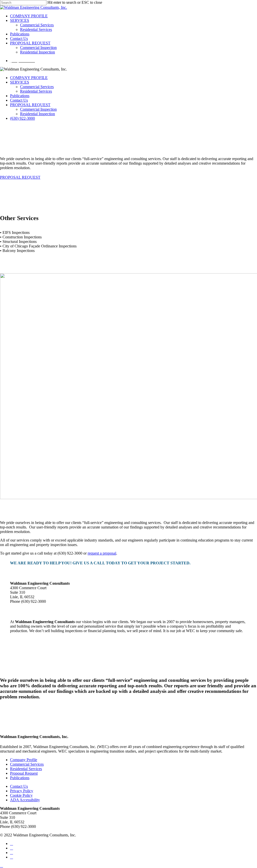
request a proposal (102, 553)
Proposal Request (24, 773)
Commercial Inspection (38, 109)
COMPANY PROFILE (29, 78)
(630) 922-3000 (22, 118)
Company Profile (23, 760)
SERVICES (19, 82)
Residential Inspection (37, 114)
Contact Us (19, 100)
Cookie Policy (21, 795)
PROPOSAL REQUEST (30, 105)
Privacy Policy (21, 791)
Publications (19, 96)
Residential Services (36, 91)
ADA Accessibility (25, 800)
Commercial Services (37, 87)
